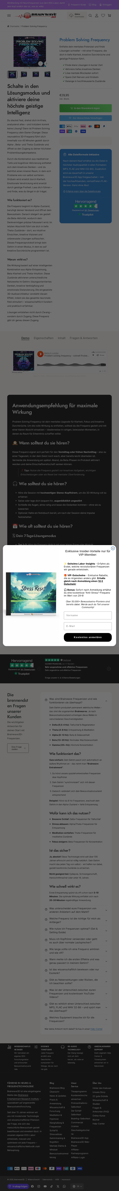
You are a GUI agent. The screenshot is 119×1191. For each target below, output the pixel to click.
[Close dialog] (113, 548)
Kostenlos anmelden (88, 637)
